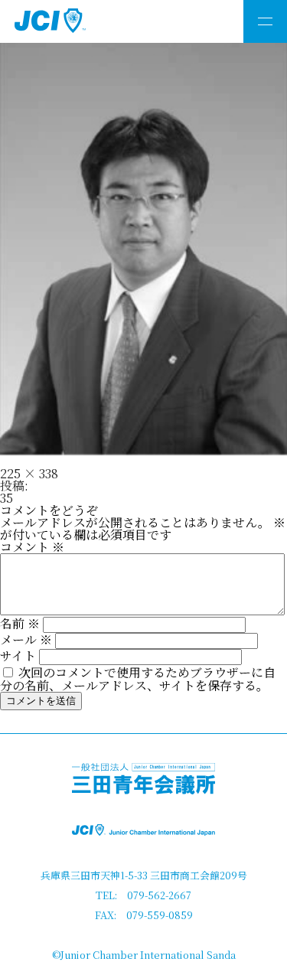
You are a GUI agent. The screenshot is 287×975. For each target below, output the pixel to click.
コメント (32, 547)
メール (26, 639)
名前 (20, 623)
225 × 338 (29, 473)
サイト (18, 655)
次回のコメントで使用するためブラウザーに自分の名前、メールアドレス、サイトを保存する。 (138, 679)
